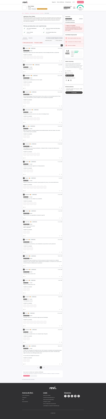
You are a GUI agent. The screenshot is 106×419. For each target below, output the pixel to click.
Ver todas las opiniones (70, 22)
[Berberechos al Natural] (28, 322)
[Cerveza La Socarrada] (28, 305)
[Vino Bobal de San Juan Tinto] (24, 203)
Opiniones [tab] (25, 37)
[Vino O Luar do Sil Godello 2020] (24, 360)
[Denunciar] (61, 61)
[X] (68, 80)
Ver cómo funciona (33, 375)
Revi (23, 13)
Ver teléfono (69, 70)
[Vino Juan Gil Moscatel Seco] (24, 57)
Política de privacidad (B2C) (48, 399)
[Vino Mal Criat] (28, 187)
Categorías (27, 13)
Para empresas (25, 401)
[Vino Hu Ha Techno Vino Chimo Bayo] (28, 154)
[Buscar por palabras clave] (62, 45)
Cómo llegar (74, 92)
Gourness (42, 13)
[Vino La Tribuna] (31, 187)
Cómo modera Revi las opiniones (49, 403)
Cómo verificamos (60, 2)
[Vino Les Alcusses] (45, 187)
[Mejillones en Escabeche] (24, 322)
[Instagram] (71, 80)
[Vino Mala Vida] (41, 57)
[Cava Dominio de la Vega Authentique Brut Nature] (24, 84)
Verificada (33, 48)
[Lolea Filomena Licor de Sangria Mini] (41, 322)
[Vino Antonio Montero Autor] (31, 305)
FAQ (23, 399)
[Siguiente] (47, 367)
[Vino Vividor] (38, 57)
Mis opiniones (68, 2)
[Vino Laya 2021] (28, 57)
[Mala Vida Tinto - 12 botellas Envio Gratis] (28, 338)
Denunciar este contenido (29, 379)
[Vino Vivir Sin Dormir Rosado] (31, 203)
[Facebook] (66, 80)
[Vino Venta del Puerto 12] (28, 102)
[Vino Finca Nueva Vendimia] (28, 136)
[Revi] (25, 2)
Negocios (54, 2)
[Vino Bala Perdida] (38, 118)
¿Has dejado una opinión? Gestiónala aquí (51, 405)
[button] (74, 68)
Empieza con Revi (26, 375)
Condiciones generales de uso (49, 397)
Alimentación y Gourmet (34, 13)
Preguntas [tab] (30, 37)
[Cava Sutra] (34, 154)
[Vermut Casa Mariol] (24, 305)
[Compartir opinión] (59, 61)
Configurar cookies (46, 401)
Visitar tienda (69, 75)
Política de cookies (46, 395)
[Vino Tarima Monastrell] (34, 57)
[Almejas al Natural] (31, 322)
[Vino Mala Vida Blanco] (38, 322)
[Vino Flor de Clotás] (28, 118)
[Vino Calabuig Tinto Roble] (38, 187)
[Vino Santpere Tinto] (34, 118)
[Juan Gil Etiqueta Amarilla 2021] (31, 57)
